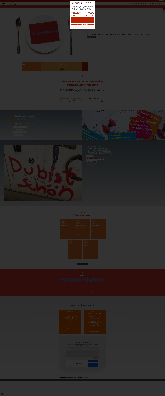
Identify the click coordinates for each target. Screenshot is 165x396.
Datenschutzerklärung (76, 13)
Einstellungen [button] (92, 13)
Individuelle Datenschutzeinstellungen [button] (82, 24)
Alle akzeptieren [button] (82, 19)
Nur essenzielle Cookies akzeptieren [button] (82, 22)
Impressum (91, 27)
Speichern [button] (82, 17)
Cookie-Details (74, 27)
